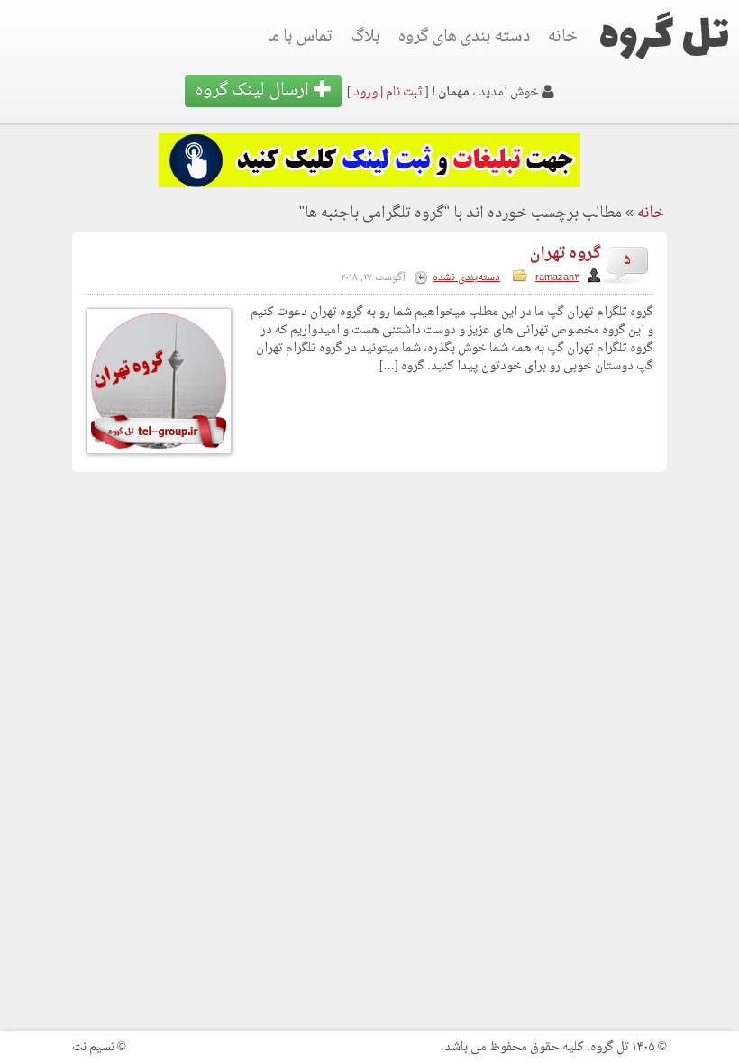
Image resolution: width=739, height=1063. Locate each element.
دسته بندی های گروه (464, 37)
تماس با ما (300, 37)
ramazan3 (557, 277)
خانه (563, 37)
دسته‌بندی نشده (466, 277)
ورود (365, 92)
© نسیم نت (99, 1047)
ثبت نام (404, 92)
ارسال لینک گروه (255, 90)
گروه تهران (565, 253)
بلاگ (365, 37)
